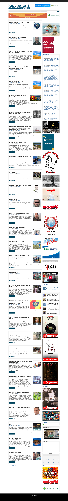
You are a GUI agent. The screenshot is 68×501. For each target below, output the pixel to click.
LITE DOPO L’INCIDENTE (13, 199)
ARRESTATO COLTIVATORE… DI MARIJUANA (17, 37)
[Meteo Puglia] (45, 424)
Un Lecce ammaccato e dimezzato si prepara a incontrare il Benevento (18, 96)
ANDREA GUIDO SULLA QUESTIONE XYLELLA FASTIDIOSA (20, 185)
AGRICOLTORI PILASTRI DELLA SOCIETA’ (16, 241)
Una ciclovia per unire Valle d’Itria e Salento (17, 142)
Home (10, 11)
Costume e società (14, 11)
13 (53, 459)
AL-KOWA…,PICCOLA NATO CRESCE (16, 81)
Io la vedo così (37, 11)
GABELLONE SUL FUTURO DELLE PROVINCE (17, 227)
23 (43, 462)
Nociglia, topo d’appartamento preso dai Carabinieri (19, 213)
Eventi (27, 11)
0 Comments (18, 23)
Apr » (45, 465)
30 (43, 464)
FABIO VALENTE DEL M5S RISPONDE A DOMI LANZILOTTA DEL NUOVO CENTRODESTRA (20, 408)
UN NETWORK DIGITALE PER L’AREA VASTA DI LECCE (19, 22)
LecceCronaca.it (34, 495)
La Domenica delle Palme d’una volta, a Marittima (19, 392)
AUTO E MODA (12, 172)
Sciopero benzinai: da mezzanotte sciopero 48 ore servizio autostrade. (20, 157)
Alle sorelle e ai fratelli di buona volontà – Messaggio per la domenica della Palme (20, 361)
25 (48, 462)
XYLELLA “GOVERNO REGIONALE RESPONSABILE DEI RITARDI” (19, 318)
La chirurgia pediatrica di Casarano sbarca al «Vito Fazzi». (20, 376)
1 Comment (18, 114)
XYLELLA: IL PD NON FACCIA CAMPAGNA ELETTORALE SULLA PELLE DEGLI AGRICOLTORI (20, 52)
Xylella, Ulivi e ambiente (14, 333)
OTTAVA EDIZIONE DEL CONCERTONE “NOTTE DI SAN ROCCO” (19, 423)
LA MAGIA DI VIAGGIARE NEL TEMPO (16, 347)
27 (53, 462)
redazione (10, 23)
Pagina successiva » (12, 465)
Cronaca (20, 11)
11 (48, 459)
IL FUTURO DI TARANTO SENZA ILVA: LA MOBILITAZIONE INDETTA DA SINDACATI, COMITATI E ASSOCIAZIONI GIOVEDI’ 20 (52, 304)
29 (58, 462)
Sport (33, 11)
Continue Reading (12, 32)
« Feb (43, 465)
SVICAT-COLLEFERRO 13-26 (14, 272)
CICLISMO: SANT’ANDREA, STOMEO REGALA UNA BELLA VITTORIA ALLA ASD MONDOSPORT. (19, 256)
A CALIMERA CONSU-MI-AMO (15, 438)
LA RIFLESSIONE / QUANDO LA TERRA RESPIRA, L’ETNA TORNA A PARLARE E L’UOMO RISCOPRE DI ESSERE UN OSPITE (51, 59)
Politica (23, 11)
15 (58, 459)
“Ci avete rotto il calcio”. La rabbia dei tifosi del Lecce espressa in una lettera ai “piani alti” (19, 67)
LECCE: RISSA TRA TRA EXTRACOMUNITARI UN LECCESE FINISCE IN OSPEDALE (19, 285)
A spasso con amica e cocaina (15, 452)
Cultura (30, 11)
